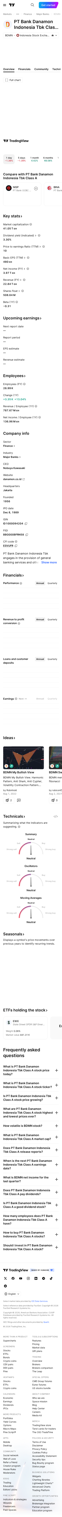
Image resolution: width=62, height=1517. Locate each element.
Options (7, 1425)
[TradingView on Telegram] (43, 1278)
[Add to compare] (36, 188)
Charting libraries (41, 1479)
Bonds (6, 1357)
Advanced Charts (41, 1486)
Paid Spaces (9, 1509)
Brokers (36, 1364)
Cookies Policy (39, 1452)
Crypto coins (9, 1361)
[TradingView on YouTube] (20, 1278)
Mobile (6, 1442)
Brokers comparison (42, 1367)
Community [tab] (41, 69)
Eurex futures (39, 1384)
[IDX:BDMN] (6, 766)
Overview (37, 1361)
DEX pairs (8, 1367)
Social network (10, 1455)
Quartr (46, 1322)
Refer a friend (10, 1462)
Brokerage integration (43, 1503)
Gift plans (37, 1351)
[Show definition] (30, 224)
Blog (34, 1405)
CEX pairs (8, 1364)
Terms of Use (39, 1442)
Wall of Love (9, 1458)
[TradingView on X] (5, 1278)
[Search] (32, 5)
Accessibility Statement (44, 1456)
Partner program (40, 1507)
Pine (5, 1371)
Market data (38, 1347)
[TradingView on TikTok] (51, 1278)
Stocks (6, 1350)
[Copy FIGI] (26, 534)
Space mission (39, 1401)
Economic (8, 1398)
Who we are (38, 1398)
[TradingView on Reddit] (5, 1286)
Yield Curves (9, 1421)
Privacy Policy (39, 1449)
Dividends (8, 1405)
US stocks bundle (41, 1388)
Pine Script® (9, 1432)
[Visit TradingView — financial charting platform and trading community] (16, 141)
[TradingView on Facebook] (13, 1278)
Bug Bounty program (43, 1463)
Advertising (38, 1500)
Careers (36, 1412)
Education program (42, 1510)
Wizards (7, 1502)
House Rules (9, 1469)
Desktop (7, 1445)
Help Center (38, 1408)
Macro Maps (9, 1428)
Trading (7, 1482)
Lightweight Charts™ (42, 1483)
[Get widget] (55, 816)
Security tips (38, 1459)
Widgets (36, 1476)
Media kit (37, 1415)
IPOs (5, 1408)
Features (36, 1340)
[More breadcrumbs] (17, 14)
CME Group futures (42, 1381)
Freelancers (9, 1506)
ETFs (5, 1354)
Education (8, 1486)
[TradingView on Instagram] (28, 1278)
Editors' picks (10, 1489)
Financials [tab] (24, 69)
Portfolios (8, 1418)
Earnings (7, 1401)
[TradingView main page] (12, 5)
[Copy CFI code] (15, 545)
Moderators (9, 1472)
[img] (52, 35)
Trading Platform (41, 1490)
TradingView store (41, 1425)
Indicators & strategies (15, 1499)
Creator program (12, 1465)
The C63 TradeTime (42, 1432)
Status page (38, 1466)
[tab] (40, 583)
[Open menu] (4, 5)
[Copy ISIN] (25, 523)
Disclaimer (37, 1445)
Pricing (35, 1344)
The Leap (37, 1371)
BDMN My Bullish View (18, 772)
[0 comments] (19, 800)
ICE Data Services (39, 1301)
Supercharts (9, 1340)
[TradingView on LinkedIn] (36, 1278)
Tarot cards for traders (44, 1428)
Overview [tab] (8, 69)
